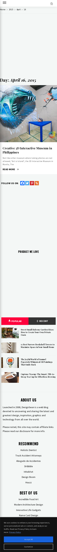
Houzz (28, 482)
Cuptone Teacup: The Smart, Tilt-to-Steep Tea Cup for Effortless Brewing (38, 375)
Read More (28, 113)
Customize (28, 547)
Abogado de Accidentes (28, 460)
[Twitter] (27, 183)
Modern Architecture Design (28, 504)
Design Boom (29, 477)
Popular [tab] (16, 321)
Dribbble (28, 466)
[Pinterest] (32, 183)
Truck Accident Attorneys (28, 455)
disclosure (24, 431)
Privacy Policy (15, 532)
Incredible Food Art (28, 499)
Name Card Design (28, 515)
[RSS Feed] (37, 183)
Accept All (28, 539)
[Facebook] (22, 183)
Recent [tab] (43, 321)
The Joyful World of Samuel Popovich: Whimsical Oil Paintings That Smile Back (37, 362)
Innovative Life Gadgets (28, 510)
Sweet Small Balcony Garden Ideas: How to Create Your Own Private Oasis (37, 332)
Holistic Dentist (28, 450)
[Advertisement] (28, 46)
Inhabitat (28, 471)
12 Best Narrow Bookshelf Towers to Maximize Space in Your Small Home (38, 345)
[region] (28, 534)
